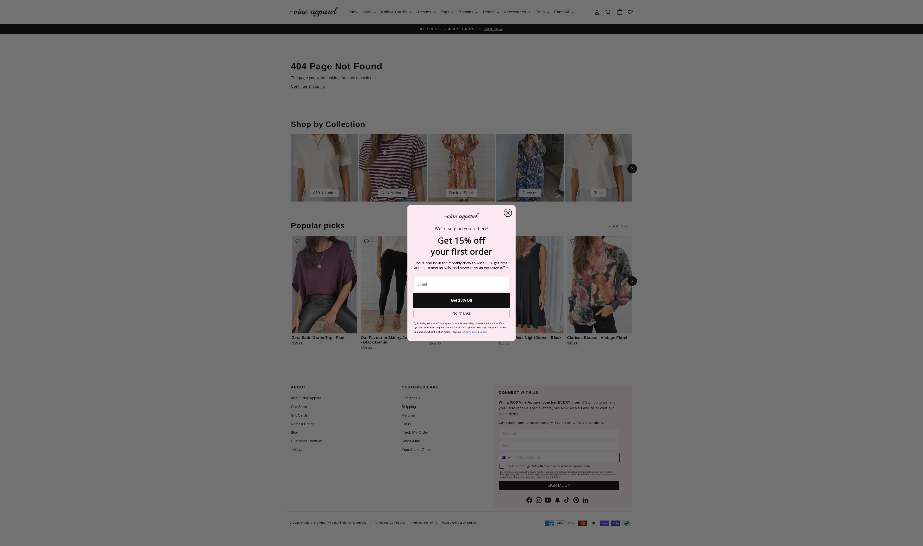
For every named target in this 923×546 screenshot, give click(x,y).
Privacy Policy (469, 332)
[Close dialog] (508, 213)
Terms (483, 332)
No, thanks (461, 313)
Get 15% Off (461, 300)
